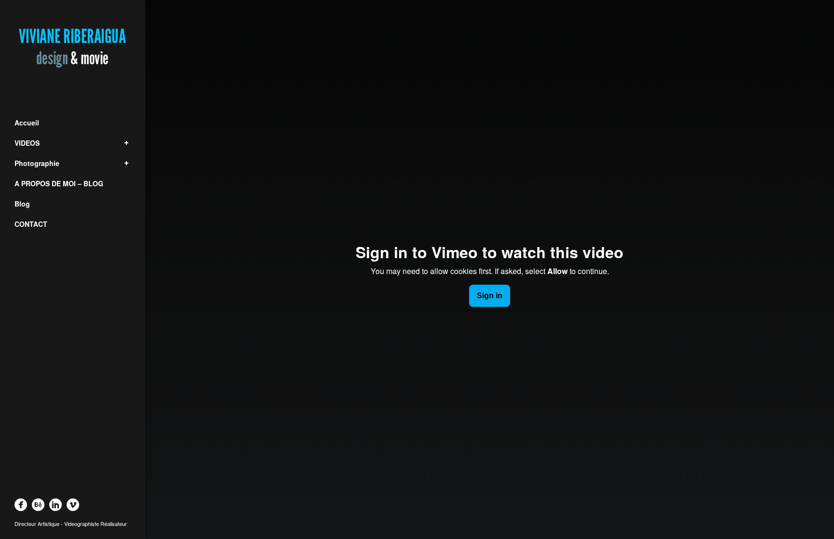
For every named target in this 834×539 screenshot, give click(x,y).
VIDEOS (27, 143)
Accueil (26, 122)
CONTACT (30, 224)
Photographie (36, 163)
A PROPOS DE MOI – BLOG (58, 183)
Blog (22, 203)
